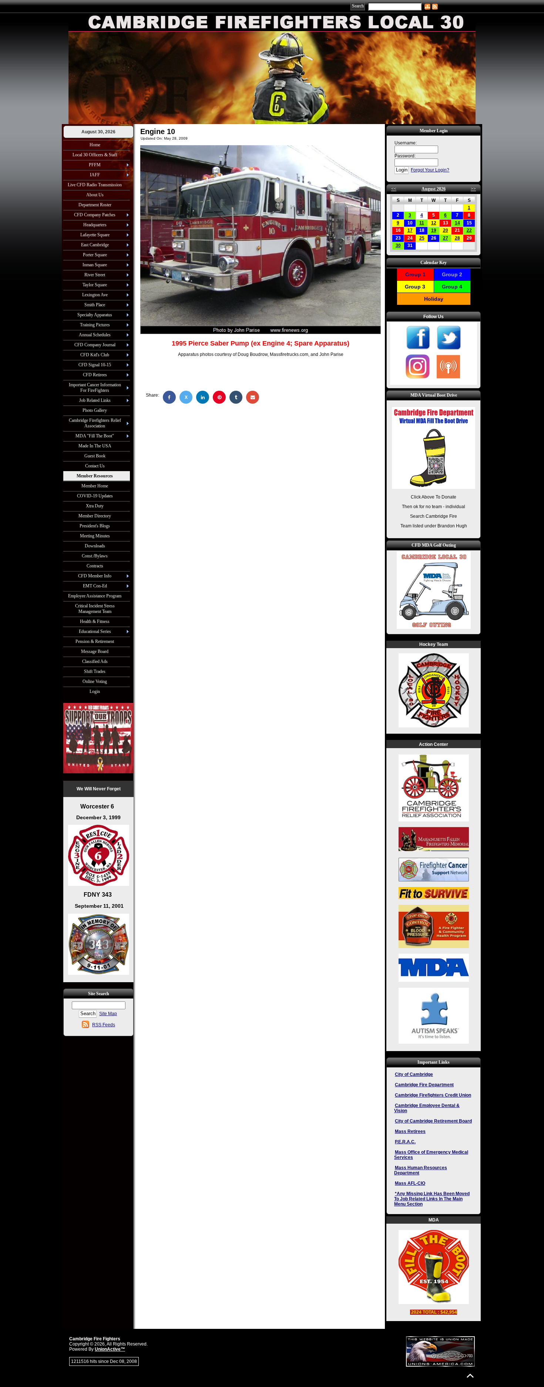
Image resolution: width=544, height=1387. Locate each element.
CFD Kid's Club (94, 354)
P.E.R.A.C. (405, 1141)
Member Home (94, 486)
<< (393, 188)
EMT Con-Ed (95, 586)
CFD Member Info (94, 576)
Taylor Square (95, 284)
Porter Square (95, 254)
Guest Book (94, 456)
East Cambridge (95, 244)
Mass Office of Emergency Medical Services (431, 1155)
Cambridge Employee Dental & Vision (427, 1108)
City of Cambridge (414, 1074)
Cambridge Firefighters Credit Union (433, 1095)
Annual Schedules (95, 334)
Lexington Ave (95, 294)
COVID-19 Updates (95, 496)
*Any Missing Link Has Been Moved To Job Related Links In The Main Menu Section (432, 1199)
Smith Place (94, 304)
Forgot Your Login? (430, 170)
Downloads (95, 546)
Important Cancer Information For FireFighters (95, 387)
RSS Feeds (103, 1024)
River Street (94, 274)
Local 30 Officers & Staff (95, 154)
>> (473, 188)
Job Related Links (95, 400)
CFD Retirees (95, 374)
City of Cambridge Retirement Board (433, 1121)
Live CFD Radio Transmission (95, 184)
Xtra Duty (95, 506)
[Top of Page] (470, 1375)
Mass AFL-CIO (410, 1183)
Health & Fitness (95, 621)
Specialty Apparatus (94, 314)
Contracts (95, 566)
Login (95, 691)
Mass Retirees (410, 1131)
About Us (95, 194)
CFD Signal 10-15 (94, 364)
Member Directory (94, 516)
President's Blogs (95, 526)
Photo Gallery (95, 410)
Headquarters (95, 224)
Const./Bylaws (95, 556)
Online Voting (95, 681)
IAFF (95, 174)
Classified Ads (95, 661)
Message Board (94, 651)
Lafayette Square (95, 234)
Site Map (108, 1013)
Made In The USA (94, 446)
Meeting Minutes (95, 536)
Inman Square (95, 264)
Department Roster (94, 204)
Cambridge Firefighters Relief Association (95, 423)
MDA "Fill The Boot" (94, 436)
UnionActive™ (110, 1349)
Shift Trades (94, 671)
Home (95, 144)
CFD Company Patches (94, 214)
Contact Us (95, 466)
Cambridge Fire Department (424, 1084)
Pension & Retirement (94, 641)
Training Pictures (95, 324)
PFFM (95, 164)
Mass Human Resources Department (420, 1170)
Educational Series (95, 631)
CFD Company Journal (94, 344)
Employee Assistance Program (94, 596)
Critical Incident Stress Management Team (95, 608)
